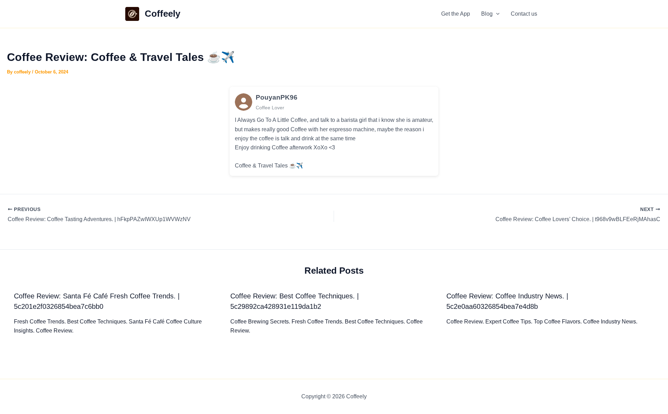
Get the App (455, 14)
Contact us (524, 14)
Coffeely (162, 13)
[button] (496, 14)
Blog (487, 14)
